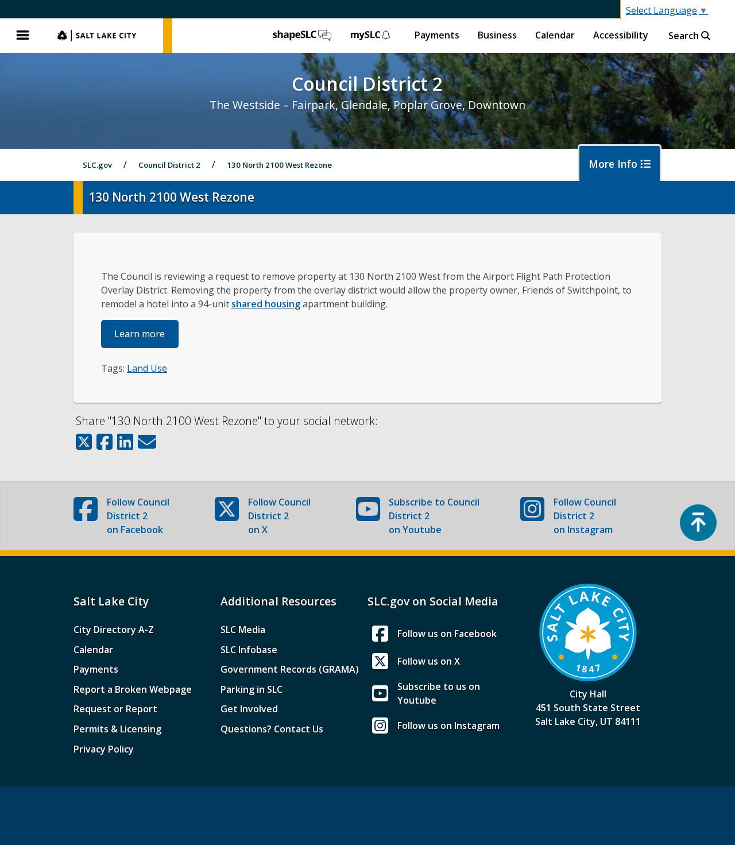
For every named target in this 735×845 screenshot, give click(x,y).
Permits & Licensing (117, 729)
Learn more (139, 333)
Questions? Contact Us (271, 729)
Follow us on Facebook (447, 633)
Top (698, 522)
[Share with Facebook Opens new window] (104, 441)
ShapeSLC (302, 35)
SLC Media (242, 629)
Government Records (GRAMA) (289, 669)
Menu (23, 35)
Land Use (147, 368)
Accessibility (620, 35)
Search (684, 35)
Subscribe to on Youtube (434, 516)
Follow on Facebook (138, 516)
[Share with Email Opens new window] (147, 441)
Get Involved (249, 709)
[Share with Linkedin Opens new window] (125, 441)
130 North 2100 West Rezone (279, 165)
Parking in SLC (251, 689)
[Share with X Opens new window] (84, 441)
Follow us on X (428, 661)
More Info (614, 164)
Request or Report (115, 709)
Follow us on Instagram (448, 725)
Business (497, 35)
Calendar (555, 35)
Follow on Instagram (585, 516)
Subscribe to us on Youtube (438, 693)
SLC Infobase (248, 649)
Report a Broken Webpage (133, 689)
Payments (437, 35)
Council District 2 (169, 165)
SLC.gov (104, 35)
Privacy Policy (104, 749)
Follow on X (279, 516)
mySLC (370, 35)
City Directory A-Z (114, 629)
